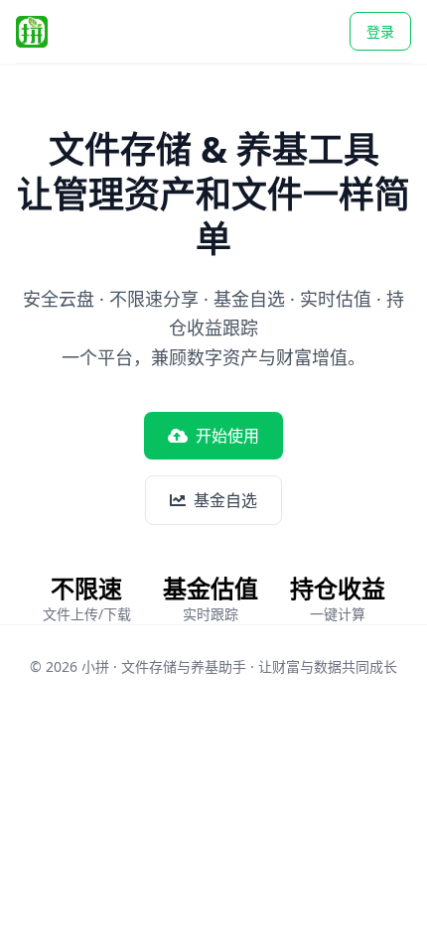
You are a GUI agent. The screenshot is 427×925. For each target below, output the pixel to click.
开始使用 (227, 436)
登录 (380, 31)
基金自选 (225, 500)
